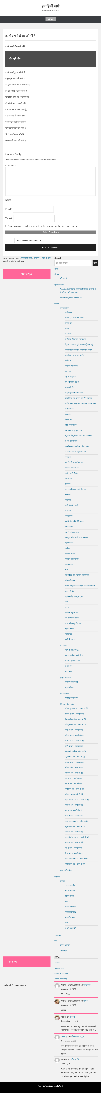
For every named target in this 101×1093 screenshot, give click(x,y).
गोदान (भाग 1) (70, 885)
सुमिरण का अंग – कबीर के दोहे (75, 826)
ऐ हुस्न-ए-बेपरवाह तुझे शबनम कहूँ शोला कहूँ (79, 344)
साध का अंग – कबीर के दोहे (74, 773)
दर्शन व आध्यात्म (65, 945)
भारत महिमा (69, 527)
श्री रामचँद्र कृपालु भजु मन (74, 596)
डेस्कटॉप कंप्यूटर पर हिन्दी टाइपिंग (71, 297)
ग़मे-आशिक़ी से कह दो (72, 382)
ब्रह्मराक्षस (68, 511)
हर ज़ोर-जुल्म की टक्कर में (73, 661)
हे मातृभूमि (68, 666)
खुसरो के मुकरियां (70, 377)
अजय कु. (64, 1036)
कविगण (56, 304)
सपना (67, 607)
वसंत (66, 570)
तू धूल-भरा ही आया (71, 441)
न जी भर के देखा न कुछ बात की (75, 452)
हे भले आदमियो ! (70, 928)
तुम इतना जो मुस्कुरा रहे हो (73, 430)
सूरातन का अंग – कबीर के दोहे (75, 757)
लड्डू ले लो (69, 564)
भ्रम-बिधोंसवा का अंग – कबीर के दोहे (77, 800)
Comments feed (61, 973)
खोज (95, 263)
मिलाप (67, 923)
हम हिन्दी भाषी (50, 6)
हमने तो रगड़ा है (70, 639)
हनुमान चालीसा (70, 629)
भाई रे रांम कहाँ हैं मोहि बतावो (74, 521)
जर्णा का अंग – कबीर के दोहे (74, 730)
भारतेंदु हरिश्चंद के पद (72, 532)
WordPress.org (60, 979)
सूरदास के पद (69, 687)
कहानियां (57, 877)
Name (8, 200)
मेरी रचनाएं (63, 278)
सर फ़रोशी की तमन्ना (72, 618)
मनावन (67, 901)
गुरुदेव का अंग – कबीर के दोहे (74, 714)
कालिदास (68, 360)
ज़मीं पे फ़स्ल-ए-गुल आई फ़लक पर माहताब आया (80, 403)
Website (9, 218)
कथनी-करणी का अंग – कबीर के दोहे (77, 446)
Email (8, 209)
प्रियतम (67, 484)
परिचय (56, 274)
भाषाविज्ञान (57, 936)
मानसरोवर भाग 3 (70, 917)
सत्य (66, 602)
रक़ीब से (67, 548)
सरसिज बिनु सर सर (71, 612)
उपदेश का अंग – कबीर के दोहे (74, 762)
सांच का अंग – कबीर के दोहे (74, 794)
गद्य (55, 941)
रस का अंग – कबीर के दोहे (73, 810)
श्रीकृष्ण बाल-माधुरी (71, 682)
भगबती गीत (68, 516)
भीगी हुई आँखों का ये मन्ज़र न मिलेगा (76, 537)
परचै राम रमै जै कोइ (71, 473)
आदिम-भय (68, 312)
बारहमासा (68, 500)
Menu (51, 19)
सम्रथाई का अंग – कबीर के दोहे (75, 751)
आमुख (56, 269)
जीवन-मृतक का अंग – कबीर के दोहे (76, 708)
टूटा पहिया (68, 414)
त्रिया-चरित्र (69, 896)
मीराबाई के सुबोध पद (71, 698)
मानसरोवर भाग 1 (70, 907)
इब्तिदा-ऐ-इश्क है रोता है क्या (74, 318)
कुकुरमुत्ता (68, 371)
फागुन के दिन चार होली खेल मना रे (76, 489)
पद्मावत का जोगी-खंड (72, 468)
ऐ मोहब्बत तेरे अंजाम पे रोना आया (75, 339)
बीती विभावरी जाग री (71, 505)
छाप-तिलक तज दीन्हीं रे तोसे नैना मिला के (78, 398)
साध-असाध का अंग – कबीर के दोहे (76, 821)
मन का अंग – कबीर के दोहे (73, 783)
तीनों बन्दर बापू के (70, 425)
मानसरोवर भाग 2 (70, 912)
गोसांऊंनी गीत (69, 387)
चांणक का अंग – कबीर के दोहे (74, 735)
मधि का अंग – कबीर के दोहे (74, 767)
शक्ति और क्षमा (70, 580)
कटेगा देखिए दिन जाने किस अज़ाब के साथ (78, 350)
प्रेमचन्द (62, 881)
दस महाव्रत (63, 950)
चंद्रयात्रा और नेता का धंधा (74, 393)
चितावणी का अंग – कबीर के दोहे (75, 719)
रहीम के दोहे (63, 646)
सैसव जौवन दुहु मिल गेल (73, 623)
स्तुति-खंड (68, 634)
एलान (67, 328)
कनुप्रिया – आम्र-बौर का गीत (74, 355)
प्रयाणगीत (68, 478)
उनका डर (68, 323)
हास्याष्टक (68, 671)
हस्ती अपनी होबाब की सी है (74, 655)
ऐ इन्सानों (68, 334)
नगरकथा (68, 457)
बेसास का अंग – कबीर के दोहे (74, 741)
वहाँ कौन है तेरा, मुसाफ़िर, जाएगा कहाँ (77, 575)
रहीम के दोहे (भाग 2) (72, 650)
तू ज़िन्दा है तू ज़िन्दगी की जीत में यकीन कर (78, 435)
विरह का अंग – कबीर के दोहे (74, 816)
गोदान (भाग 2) (70, 890)
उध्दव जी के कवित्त (66, 870)
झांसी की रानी (69, 409)
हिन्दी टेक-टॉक (59, 285)
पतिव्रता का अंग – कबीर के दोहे (75, 724)
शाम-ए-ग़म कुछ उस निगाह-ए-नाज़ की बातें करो (80, 586)
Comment (10, 165)
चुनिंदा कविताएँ (64, 308)
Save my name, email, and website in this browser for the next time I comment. (44, 226)
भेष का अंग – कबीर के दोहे (73, 778)
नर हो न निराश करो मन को (74, 462)
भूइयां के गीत (69, 543)
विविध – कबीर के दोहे (67, 704)
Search (58, 258)
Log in (57, 962)
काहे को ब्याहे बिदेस (71, 366)
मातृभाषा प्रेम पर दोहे (72, 559)
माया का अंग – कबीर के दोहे (74, 805)
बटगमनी (67, 494)
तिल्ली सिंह (68, 419)
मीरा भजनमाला (64, 694)
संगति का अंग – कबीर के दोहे (74, 789)
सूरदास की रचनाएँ (65, 678)
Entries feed (59, 968)
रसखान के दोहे (70, 553)
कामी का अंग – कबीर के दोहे (74, 746)
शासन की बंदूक (70, 591)
